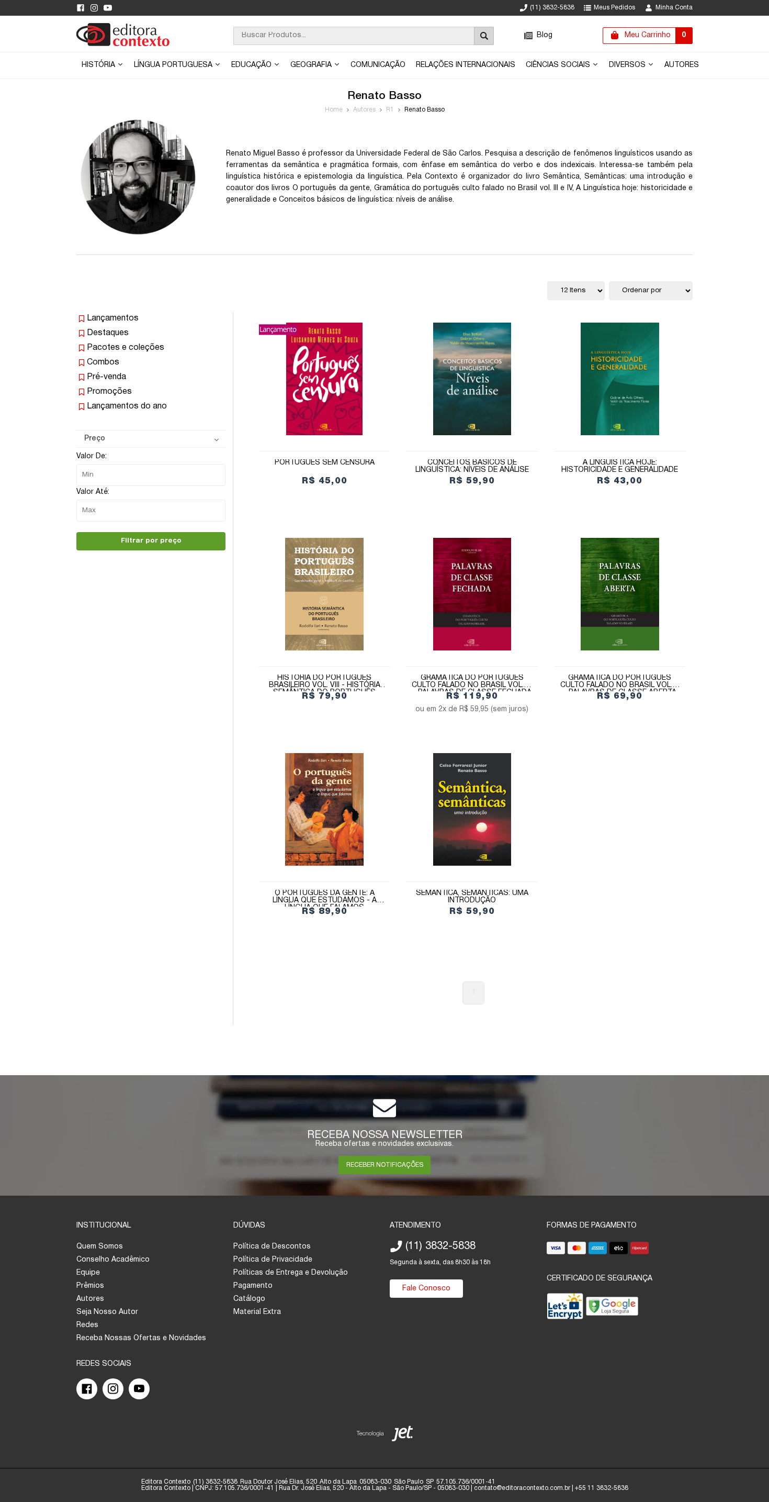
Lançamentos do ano (127, 406)
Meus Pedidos (614, 7)
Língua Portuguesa (174, 65)
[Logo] (122, 44)
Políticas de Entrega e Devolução (290, 1272)
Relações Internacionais (465, 65)
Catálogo (249, 1299)
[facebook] (80, 8)
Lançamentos (113, 318)
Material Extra (257, 1312)
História (99, 65)
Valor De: (91, 456)
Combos (103, 362)
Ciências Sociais (559, 65)
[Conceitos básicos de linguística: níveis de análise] (471, 379)
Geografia (312, 65)
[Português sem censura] (324, 379)
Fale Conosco (426, 1288)
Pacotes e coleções (125, 347)
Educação (252, 65)
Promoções (109, 391)
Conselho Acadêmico (113, 1259)
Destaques (108, 333)
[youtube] (108, 8)
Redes (87, 1325)
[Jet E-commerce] (385, 1436)
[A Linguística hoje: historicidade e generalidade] (620, 379)
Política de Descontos (272, 1246)
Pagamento (253, 1286)
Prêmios (90, 1286)
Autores (681, 65)
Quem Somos (99, 1246)
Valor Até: (92, 492)
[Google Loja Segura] (612, 1308)
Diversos (628, 65)
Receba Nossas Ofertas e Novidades (141, 1338)
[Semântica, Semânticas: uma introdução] (471, 809)
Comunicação (377, 65)
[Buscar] (484, 36)
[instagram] (94, 8)
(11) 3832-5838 (552, 7)
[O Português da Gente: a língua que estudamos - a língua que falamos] (324, 809)
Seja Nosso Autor (107, 1312)
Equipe (88, 1272)
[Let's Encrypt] (565, 1308)
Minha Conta (674, 7)
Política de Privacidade (272, 1259)
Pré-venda (106, 377)
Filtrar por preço (151, 540)
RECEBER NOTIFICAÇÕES (384, 1165)
